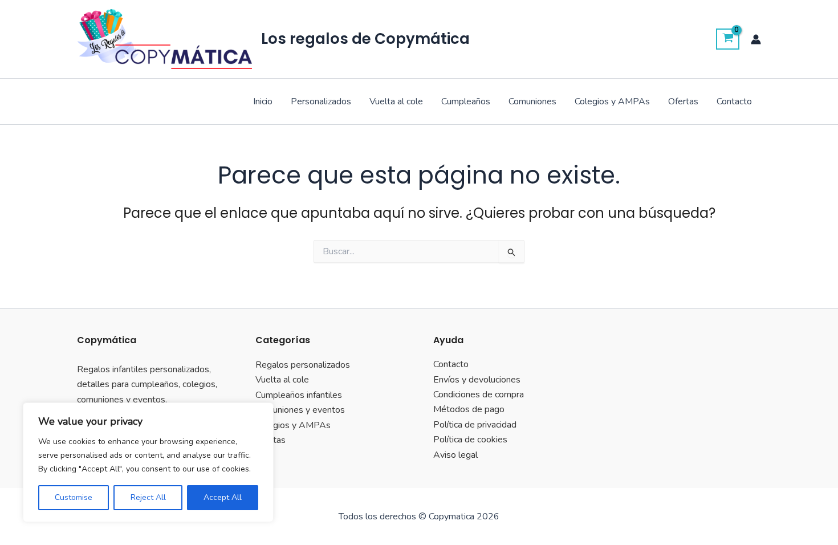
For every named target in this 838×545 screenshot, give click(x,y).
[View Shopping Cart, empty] (727, 39)
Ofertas (683, 101)
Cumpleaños (465, 101)
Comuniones (532, 101)
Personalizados (321, 101)
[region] (148, 462)
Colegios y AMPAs (612, 101)
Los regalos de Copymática (365, 39)
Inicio (262, 101)
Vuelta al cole (396, 101)
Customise (73, 497)
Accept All (223, 497)
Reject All (148, 497)
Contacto (734, 101)
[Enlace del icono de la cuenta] (756, 39)
